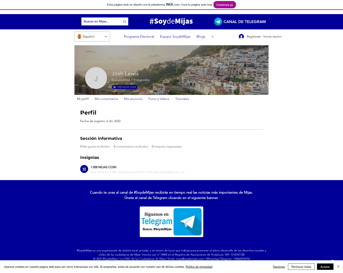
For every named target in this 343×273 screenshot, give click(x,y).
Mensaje (232, 86)
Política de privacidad (199, 267)
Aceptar (325, 267)
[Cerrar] (338, 266)
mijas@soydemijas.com (190, 258)
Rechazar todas (301, 267)
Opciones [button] (279, 267)
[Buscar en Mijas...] (124, 21)
